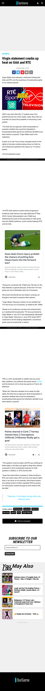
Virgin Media (27, 512)
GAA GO (35, 509)
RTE (18, 512)
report (13, 512)
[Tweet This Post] (18, 72)
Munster (6, 512)
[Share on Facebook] (14, 72)
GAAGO (39, 382)
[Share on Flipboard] (22, 72)
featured (27, 509)
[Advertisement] (22, 28)
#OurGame (18, 509)
